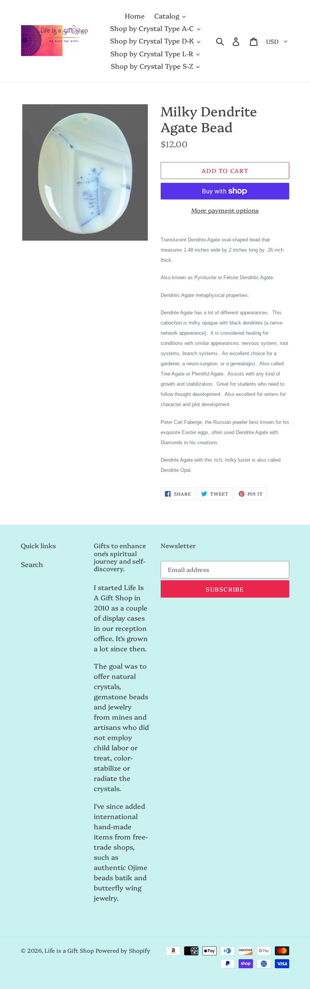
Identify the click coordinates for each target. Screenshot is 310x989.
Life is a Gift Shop (69, 950)
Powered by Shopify (123, 950)
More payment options (225, 210)
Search (32, 564)
